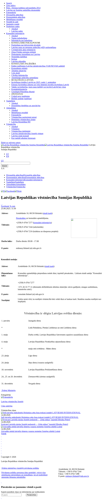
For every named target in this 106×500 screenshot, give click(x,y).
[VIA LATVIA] (1, 452)
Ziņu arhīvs (11, 5)
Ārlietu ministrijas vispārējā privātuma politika (20, 468)
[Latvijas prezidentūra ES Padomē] (1, 454)
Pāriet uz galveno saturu (11, 142)
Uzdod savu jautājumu (20, 96)
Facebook (5, 206)
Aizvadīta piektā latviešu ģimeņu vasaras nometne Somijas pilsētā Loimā (30, 431)
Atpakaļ (14, 29)
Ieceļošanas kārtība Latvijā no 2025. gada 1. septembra (33, 82)
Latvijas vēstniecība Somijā (12, 401)
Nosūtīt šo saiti (12, 22)
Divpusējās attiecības (14, 15)
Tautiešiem (10, 101)
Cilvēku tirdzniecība (19, 75)
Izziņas (14, 59)
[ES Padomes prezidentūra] (1, 440)
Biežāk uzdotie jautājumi (21, 98)
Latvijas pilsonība (18, 61)
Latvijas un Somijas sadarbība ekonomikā (23, 10)
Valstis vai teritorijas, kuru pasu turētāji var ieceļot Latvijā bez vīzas (38, 87)
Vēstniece (15, 129)
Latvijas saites (17, 31)
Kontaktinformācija (19, 89)
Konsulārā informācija (15, 33)
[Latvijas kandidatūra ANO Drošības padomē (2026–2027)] (1, 450)
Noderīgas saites (13, 26)
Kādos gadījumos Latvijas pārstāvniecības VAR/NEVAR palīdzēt (38, 66)
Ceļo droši (15, 73)
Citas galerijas (6, 406)
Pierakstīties (21, 218)
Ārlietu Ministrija (9, 390)
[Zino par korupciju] (1, 438)
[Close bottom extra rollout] (1, 498)
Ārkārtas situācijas (18, 71)
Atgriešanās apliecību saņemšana (24, 78)
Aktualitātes (11, 108)
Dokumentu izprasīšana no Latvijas (25, 54)
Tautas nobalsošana (19, 38)
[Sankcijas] (1, 445)
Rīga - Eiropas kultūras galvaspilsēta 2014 (23, 8)
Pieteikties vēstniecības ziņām (23, 119)
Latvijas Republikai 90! (21, 122)
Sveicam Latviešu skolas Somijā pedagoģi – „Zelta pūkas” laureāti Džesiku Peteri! (34, 424)
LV (7, 154)
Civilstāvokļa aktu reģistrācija (23, 50)
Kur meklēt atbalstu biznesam (23, 138)
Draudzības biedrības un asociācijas (25, 105)
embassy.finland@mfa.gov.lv (77, 476)
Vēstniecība (11, 124)
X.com (12, 206)
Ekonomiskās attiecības (15, 17)
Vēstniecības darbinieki (20, 131)
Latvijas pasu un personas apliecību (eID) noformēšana (33, 47)
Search (9, 3)
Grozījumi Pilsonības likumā (23, 92)
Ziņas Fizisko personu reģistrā (23, 52)
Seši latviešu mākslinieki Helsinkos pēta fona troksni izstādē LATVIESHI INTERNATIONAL (39, 417)
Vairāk (3, 434)
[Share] (2, 204)
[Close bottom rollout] (1, 482)
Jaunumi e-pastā (12, 24)
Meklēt (4, 166)
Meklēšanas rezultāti (14, 19)
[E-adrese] (1, 447)
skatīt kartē (47, 213)
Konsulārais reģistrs (19, 68)
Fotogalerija (11, 12)
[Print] (1, 204)
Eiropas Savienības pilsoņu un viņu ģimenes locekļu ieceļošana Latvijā (40, 85)
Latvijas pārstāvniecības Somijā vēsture (27, 133)
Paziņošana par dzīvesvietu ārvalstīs (25, 45)
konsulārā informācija (42, 222)
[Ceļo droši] (1, 436)
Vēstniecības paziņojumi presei (24, 117)
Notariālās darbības (19, 57)
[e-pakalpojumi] (1, 443)
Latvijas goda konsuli (20, 136)
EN (7, 156)
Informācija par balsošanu (21, 40)
